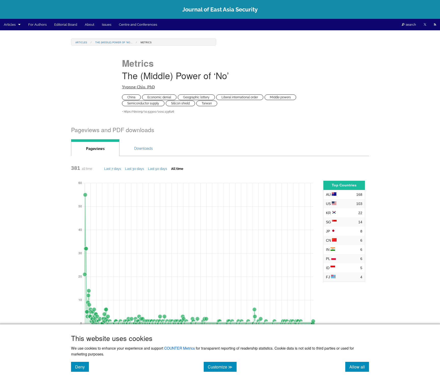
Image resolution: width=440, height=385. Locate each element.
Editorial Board (65, 24)
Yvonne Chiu (138, 87)
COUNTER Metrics (179, 348)
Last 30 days (134, 169)
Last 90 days (157, 169)
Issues (106, 24)
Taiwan (207, 103)
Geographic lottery (196, 97)
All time (177, 169)
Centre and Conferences (138, 24)
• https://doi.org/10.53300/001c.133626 (148, 111)
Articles (10, 24)
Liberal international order (240, 97)
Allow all (359, 367)
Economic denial (159, 97)
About (89, 24)
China (131, 97)
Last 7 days (112, 169)
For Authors (37, 24)
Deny (82, 367)
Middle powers (280, 97)
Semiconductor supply (143, 103)
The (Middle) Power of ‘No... (113, 42)
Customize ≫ (222, 367)
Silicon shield (180, 103)
